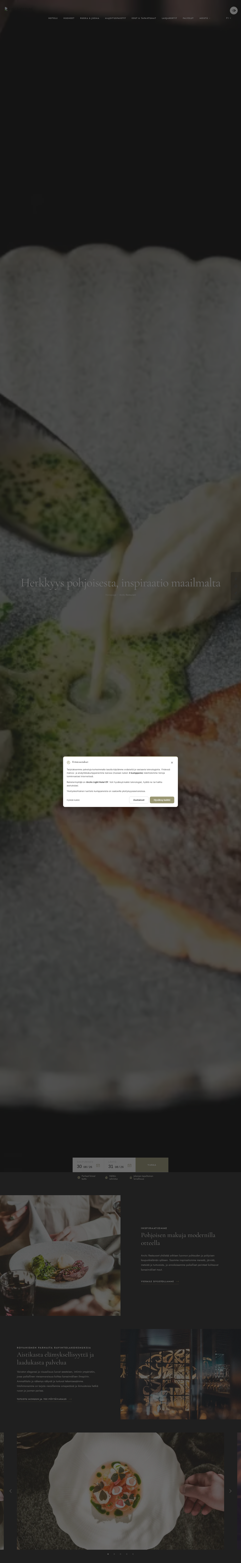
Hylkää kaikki (73, 800)
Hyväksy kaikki (162, 799)
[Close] (172, 762)
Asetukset (138, 799)
